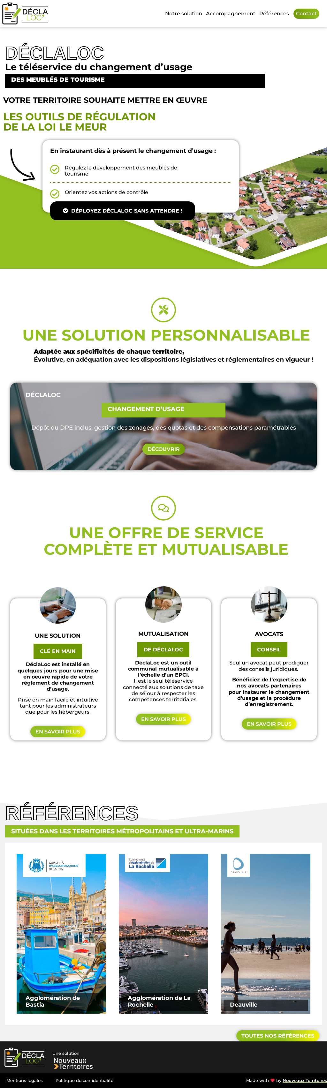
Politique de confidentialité (84, 1080)
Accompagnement (230, 14)
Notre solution (183, 14)
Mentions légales (24, 1080)
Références (274, 14)
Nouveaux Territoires (305, 1080)
